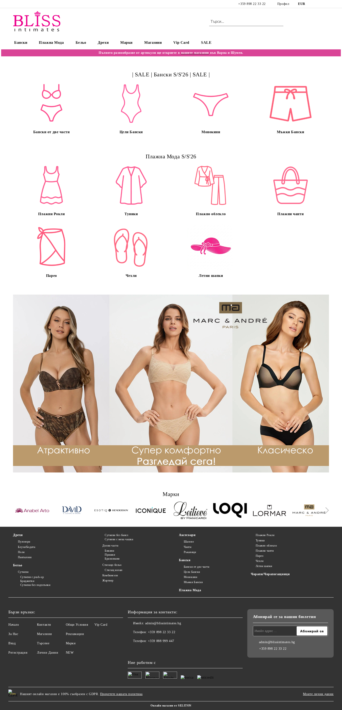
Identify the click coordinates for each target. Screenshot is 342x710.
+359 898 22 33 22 (252, 4)
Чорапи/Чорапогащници (270, 574)
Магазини (153, 42)
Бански (20, 42)
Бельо (81, 42)
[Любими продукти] (317, 22)
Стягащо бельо (111, 565)
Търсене (43, 643)
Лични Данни (47, 652)
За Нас (13, 634)
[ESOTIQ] (111, 511)
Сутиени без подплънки (35, 585)
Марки (126, 42)
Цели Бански (192, 572)
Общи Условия (77, 624)
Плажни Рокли (265, 535)
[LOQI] (230, 511)
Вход (12, 643)
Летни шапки (264, 566)
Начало (13, 624)
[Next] (326, 510)
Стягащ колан (113, 570)
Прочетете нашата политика (121, 694)
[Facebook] (312, 4)
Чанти (187, 547)
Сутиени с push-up (32, 577)
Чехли (259, 561)
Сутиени (23, 572)
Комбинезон (110, 575)
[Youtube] (152, 650)
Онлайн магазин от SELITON (171, 705)
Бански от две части (196, 566)
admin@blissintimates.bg (163, 623)
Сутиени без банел (116, 535)
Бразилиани (112, 558)
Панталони (25, 557)
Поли (21, 552)
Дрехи (103, 42)
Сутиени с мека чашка (119, 539)
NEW (70, 652)
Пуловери (24, 541)
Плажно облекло (266, 545)
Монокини (190, 577)
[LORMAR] (269, 511)
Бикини (109, 550)
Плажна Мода (51, 42)
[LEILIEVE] (190, 511)
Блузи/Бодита (26, 547)
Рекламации (75, 634)
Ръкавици (190, 552)
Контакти (44, 624)
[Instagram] (319, 4)
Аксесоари (187, 535)
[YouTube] (326, 4)
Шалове (189, 541)
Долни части (110, 545)
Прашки (110, 554)
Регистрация (17, 652)
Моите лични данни (318, 694)
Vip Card (181, 42)
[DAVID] (72, 511)
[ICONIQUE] (151, 511)
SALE (206, 42)
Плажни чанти (265, 550)
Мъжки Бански (193, 582)
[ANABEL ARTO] (32, 511)
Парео (259, 555)
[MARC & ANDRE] (309, 511)
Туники (260, 540)
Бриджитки (27, 581)
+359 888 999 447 (161, 641)
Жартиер (107, 580)
